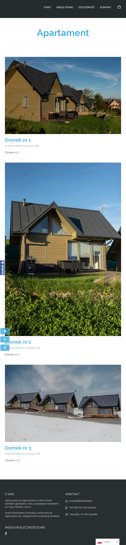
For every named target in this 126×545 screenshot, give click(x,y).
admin (18, 145)
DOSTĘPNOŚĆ (86, 7)
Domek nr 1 (18, 140)
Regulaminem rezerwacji (36, 516)
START (47, 7)
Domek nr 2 (18, 342)
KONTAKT (105, 7)
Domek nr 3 (18, 448)
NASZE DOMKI (64, 7)
